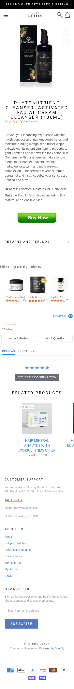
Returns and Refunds (27, 242)
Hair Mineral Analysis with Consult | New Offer (37, 445)
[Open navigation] (6, 15)
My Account (12, 569)
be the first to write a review (37, 377)
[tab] (18, 338)
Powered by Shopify (51, 648)
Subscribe (21, 624)
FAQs (8, 576)
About (8, 537)
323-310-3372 (13, 499)
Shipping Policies (15, 543)
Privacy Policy (13, 556)
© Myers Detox (37, 643)
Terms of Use (13, 563)
